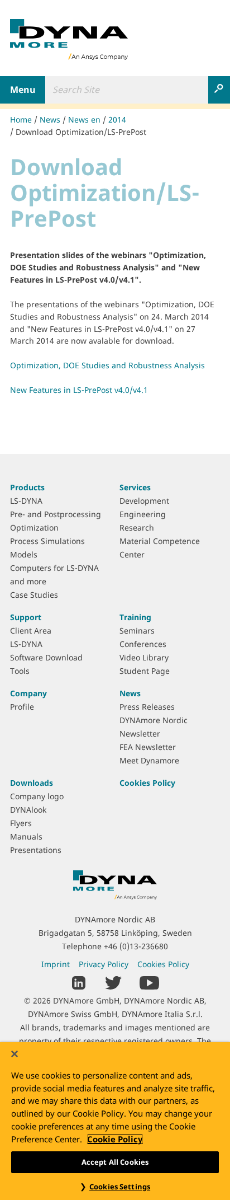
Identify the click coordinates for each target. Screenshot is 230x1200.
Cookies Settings (119, 1187)
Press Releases (147, 706)
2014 (117, 119)
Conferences (142, 644)
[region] (115, 1121)
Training (135, 617)
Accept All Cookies (115, 1162)
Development (144, 500)
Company (28, 693)
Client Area (30, 630)
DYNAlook (28, 809)
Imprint (55, 964)
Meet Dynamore (149, 760)
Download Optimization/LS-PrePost (81, 131)
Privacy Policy (103, 964)
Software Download (46, 657)
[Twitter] (113, 982)
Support (25, 617)
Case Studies (34, 594)
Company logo (37, 796)
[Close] (14, 1054)
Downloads (31, 782)
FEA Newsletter (147, 747)
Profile (22, 706)
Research (136, 527)
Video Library (144, 657)
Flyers (21, 823)
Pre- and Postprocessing (55, 514)
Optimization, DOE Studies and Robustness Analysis (107, 365)
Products (27, 487)
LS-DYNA (26, 500)
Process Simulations (47, 541)
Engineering (142, 514)
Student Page (144, 670)
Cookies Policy (147, 782)
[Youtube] (149, 982)
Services (135, 487)
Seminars (137, 630)
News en (84, 119)
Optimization (34, 527)
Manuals (26, 836)
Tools (20, 670)
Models (23, 554)
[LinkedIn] (79, 982)
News (50, 119)
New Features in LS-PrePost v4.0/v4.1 (79, 390)
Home (21, 119)
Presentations (35, 850)
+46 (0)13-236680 (136, 946)
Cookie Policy (115, 1139)
